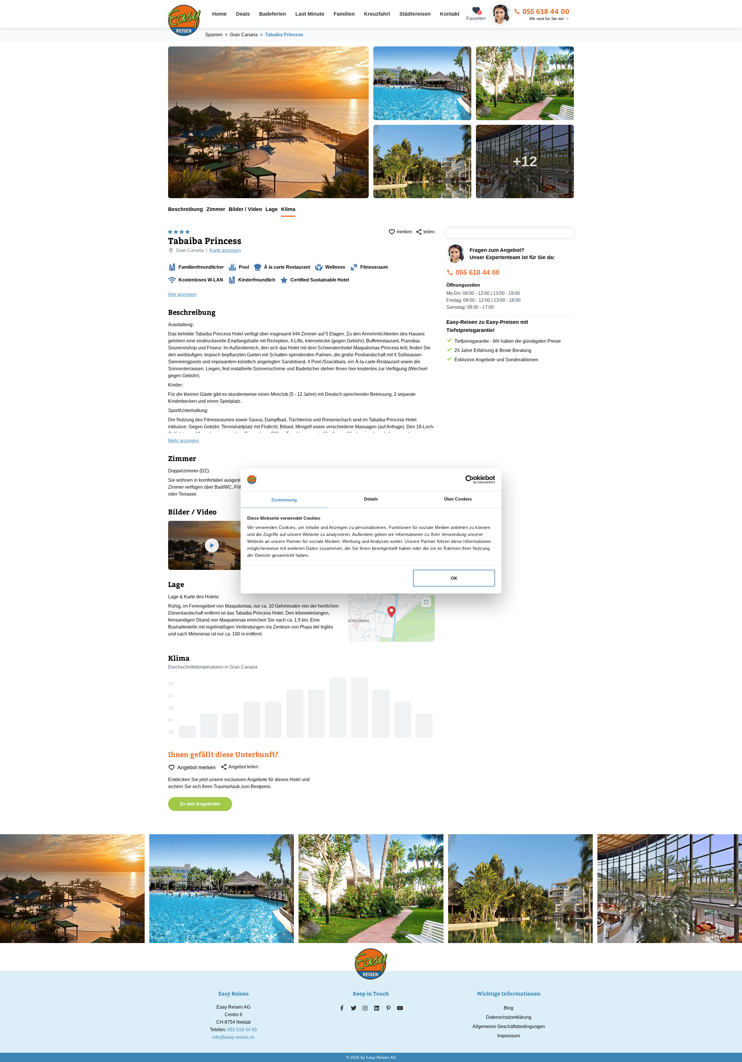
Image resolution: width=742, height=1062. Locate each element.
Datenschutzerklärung (508, 1017)
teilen (429, 231)
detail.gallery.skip (168, 46)
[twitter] (353, 1008)
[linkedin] (377, 1008)
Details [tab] (371, 498)
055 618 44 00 (545, 11)
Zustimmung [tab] (284, 499)
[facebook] (342, 1008)
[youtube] (400, 1008)
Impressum (508, 1035)
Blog (508, 1007)
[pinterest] (388, 1008)
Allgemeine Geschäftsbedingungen (508, 1026)
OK (454, 578)
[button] (392, 612)
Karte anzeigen (225, 250)
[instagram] (365, 1008)
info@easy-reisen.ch (233, 1037)
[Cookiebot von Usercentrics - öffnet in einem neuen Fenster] (469, 479)
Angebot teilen (243, 766)
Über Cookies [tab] (458, 498)
